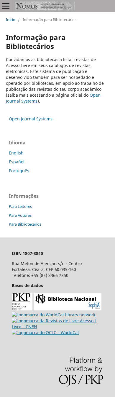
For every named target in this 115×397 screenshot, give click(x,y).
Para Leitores (20, 206)
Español (16, 162)
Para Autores (20, 215)
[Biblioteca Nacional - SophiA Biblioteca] (67, 309)
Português (19, 170)
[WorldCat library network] (53, 315)
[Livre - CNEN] (57, 326)
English (16, 153)
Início (10, 19)
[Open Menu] (6, 6)
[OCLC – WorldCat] (45, 332)
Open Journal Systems (30, 119)
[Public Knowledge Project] (23, 309)
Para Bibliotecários (25, 224)
